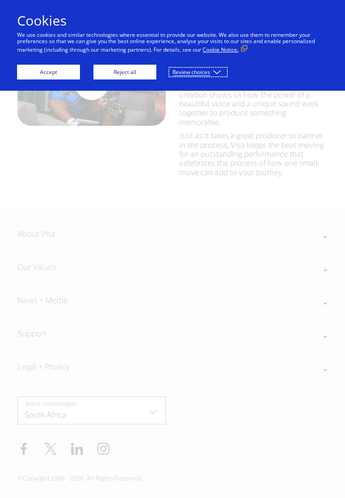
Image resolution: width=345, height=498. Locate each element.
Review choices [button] (191, 72)
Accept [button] (48, 72)
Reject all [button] (125, 72)
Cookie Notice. (221, 49)
